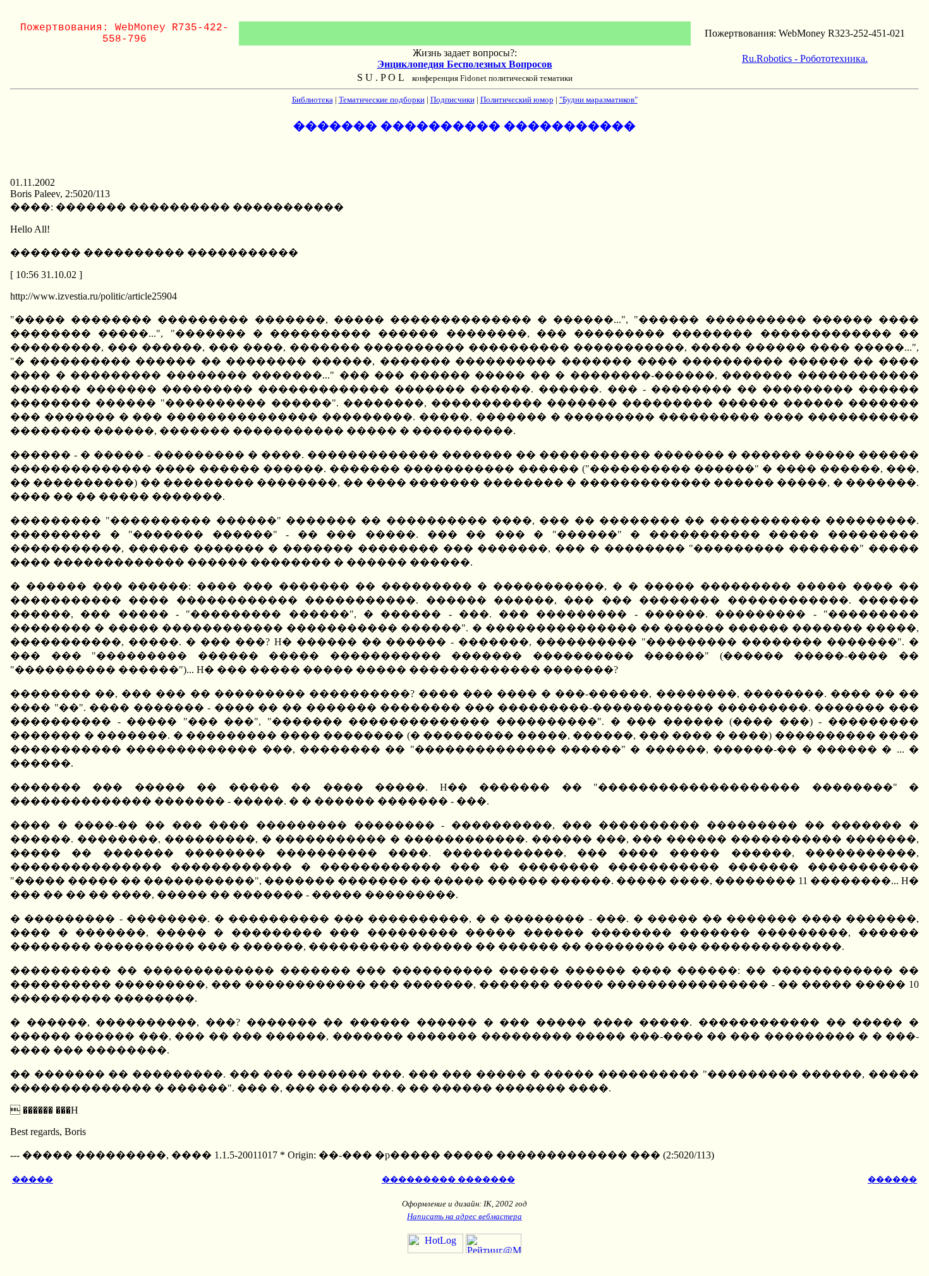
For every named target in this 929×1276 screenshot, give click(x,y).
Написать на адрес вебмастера (464, 1216)
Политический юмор (517, 99)
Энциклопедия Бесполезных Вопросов (464, 64)
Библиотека (312, 99)
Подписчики (452, 99)
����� (32, 1179)
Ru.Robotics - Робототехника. (805, 58)
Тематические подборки (382, 99)
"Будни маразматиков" (598, 99)
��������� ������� (448, 1179)
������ (892, 1179)
